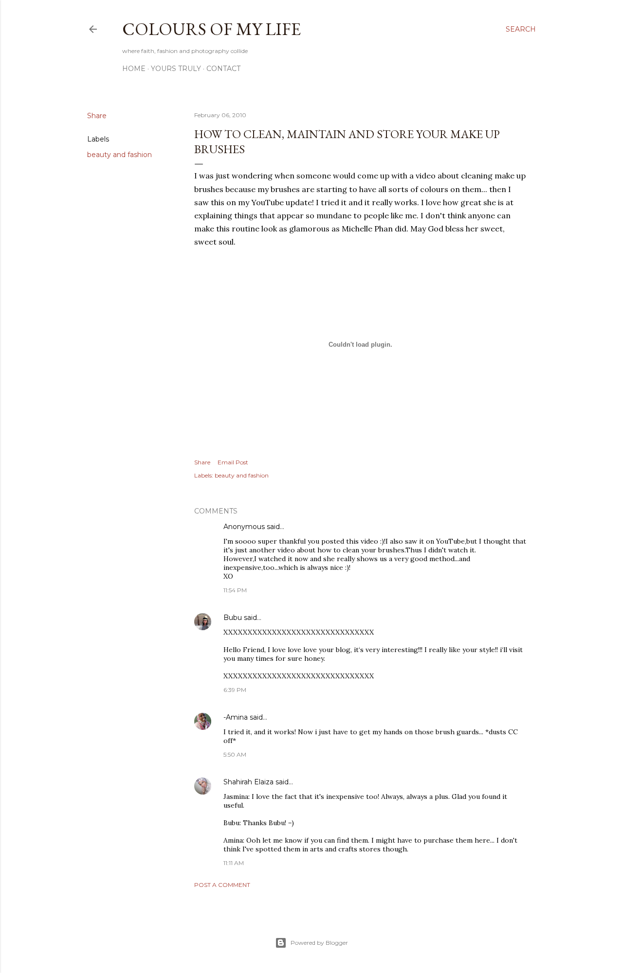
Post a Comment (222, 884)
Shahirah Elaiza (248, 782)
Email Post (233, 462)
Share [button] (97, 115)
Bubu (232, 617)
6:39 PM (234, 689)
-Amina (235, 717)
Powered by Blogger (319, 942)
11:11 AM (233, 863)
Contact (223, 68)
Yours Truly (176, 68)
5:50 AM (234, 754)
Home (134, 68)
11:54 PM (235, 590)
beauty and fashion (119, 154)
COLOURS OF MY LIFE (211, 29)
